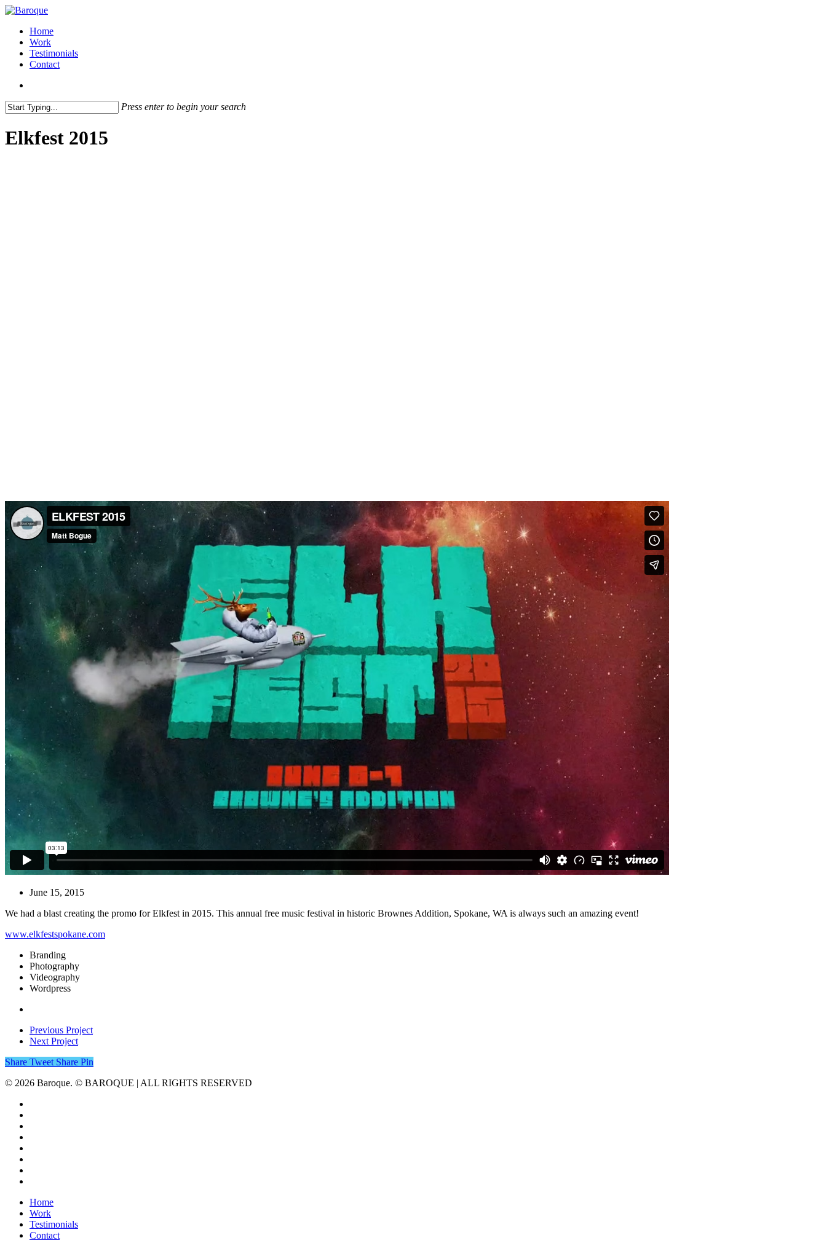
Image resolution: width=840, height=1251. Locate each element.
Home (41, 31)
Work (40, 42)
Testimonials (54, 53)
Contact (45, 64)
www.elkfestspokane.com (55, 934)
